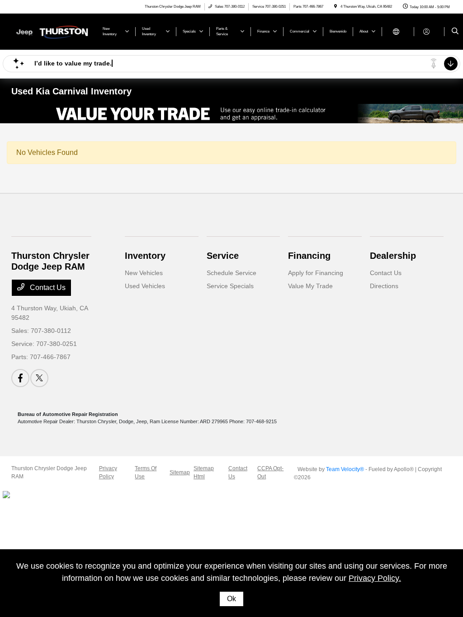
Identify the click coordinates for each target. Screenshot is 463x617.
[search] (455, 31)
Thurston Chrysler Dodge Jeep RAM (49, 472)
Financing (309, 256)
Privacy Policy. (375, 578)
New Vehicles (144, 272)
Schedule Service (231, 272)
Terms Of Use (145, 472)
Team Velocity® (345, 469)
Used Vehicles (145, 286)
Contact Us (47, 287)
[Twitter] (39, 378)
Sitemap (180, 472)
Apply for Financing (315, 272)
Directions (384, 286)
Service (223, 256)
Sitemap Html (204, 472)
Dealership (393, 256)
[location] (335, 7)
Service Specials (230, 286)
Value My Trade (310, 286)
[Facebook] (20, 378)
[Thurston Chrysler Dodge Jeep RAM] (52, 31)
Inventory (145, 256)
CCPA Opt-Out (270, 472)
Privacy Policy (108, 472)
